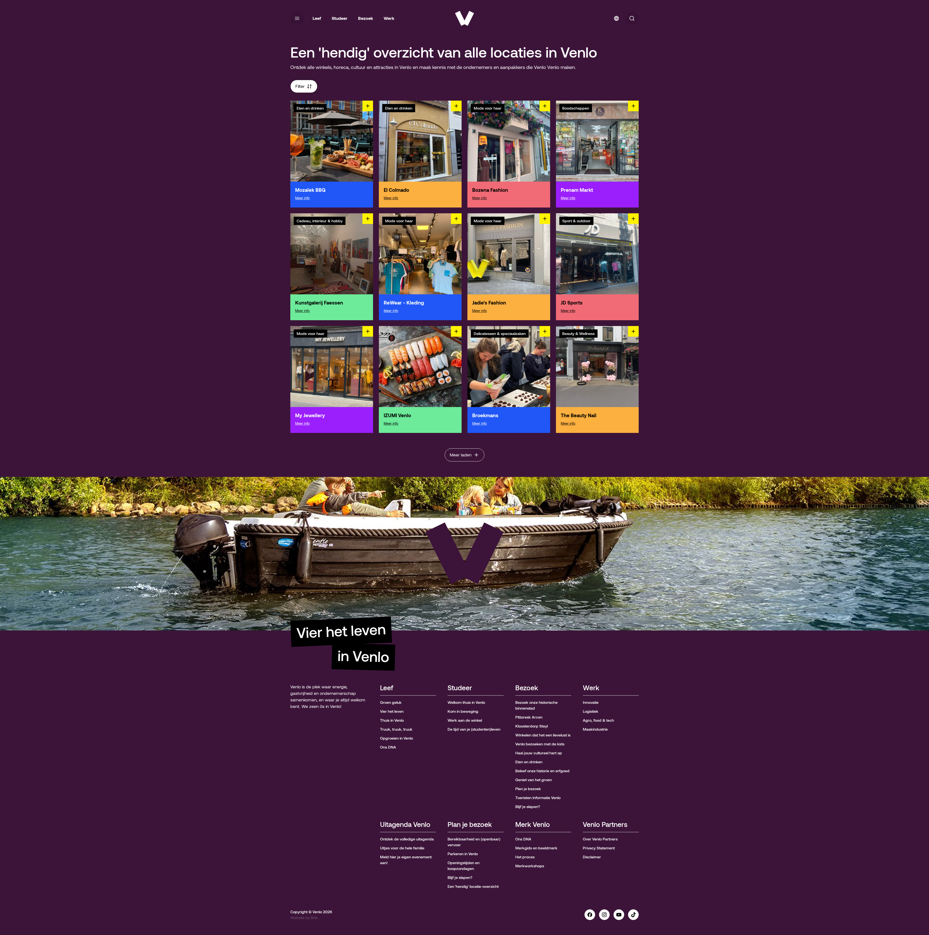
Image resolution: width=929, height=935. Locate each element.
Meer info (302, 198)
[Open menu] (297, 18)
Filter (300, 86)
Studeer (460, 688)
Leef (386, 688)
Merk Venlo (532, 824)
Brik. (315, 917)
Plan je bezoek (470, 824)
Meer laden (461, 455)
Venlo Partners (605, 824)
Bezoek (526, 688)
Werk (591, 688)
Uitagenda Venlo (405, 824)
